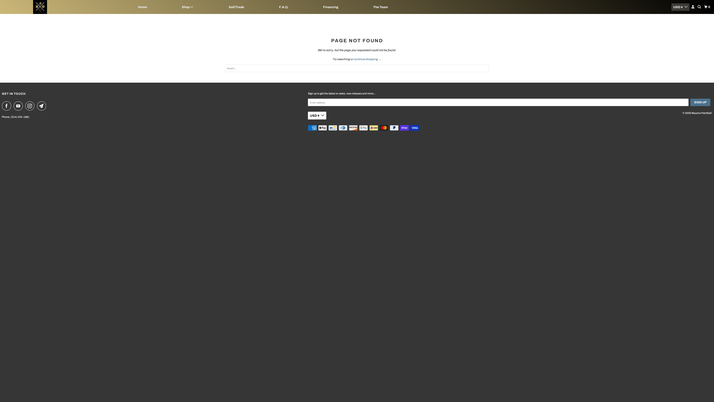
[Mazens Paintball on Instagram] (30, 106)
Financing (330, 7)
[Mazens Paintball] (59, 7)
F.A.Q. (283, 7)
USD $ (678, 7)
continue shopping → (367, 59)
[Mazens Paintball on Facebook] (7, 106)
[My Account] (693, 7)
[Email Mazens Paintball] (42, 106)
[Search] (699, 7)
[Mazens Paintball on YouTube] (19, 106)
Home (142, 7)
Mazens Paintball (701, 113)
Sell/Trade (236, 7)
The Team (380, 7)
